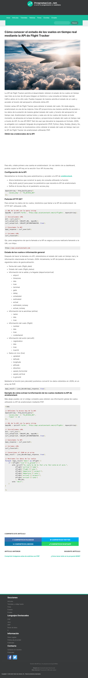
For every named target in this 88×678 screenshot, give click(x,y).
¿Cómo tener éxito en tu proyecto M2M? (65, 556)
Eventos (46, 17)
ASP (9, 625)
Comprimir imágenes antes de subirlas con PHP (22, 556)
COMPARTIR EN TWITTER (60, 540)
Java (9, 622)
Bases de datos (12, 627)
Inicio (8, 17)
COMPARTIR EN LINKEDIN (23, 544)
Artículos (15, 17)
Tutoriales (24, 17)
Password (43, 670)
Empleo (54, 17)
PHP (9, 619)
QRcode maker (51, 670)
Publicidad (11, 643)
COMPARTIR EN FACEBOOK (24, 540)
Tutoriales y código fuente (16, 604)
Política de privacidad (14, 640)
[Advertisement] (42, 149)
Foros (39, 17)
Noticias (32, 17)
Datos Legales (12, 637)
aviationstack (66, 176)
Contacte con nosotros (15, 650)
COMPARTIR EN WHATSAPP (60, 544)
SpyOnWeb (54, 664)
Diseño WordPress (35, 664)
